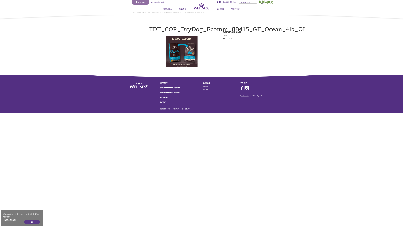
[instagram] (220, 2)
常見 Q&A (233, 2)
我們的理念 (167, 9)
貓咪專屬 (220, 9)
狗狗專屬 (182, 9)
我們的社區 (235, 9)
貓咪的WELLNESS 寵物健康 (170, 92)
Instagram (247, 88)
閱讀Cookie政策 (10, 220)
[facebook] (217, 2)
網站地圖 (176, 109)
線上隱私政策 (186, 109)
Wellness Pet (245, 96)
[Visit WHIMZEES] (266, 2)
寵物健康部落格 (165, 109)
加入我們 (163, 102)
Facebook (242, 88)
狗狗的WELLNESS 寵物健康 (170, 88)
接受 (32, 222)
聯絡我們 (226, 2)
